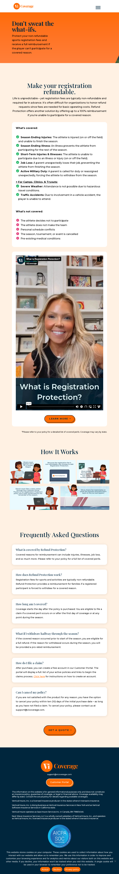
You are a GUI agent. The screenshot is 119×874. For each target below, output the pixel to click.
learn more (58, 418)
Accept (45, 869)
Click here (39, 676)
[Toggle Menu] (98, 7)
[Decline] (115, 861)
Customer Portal (59, 782)
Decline (57, 869)
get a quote (58, 730)
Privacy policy (72, 869)
